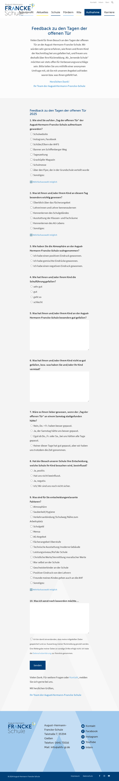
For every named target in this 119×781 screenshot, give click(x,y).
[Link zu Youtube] (109, 776)
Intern (101, 2)
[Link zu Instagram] (104, 776)
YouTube (91, 742)
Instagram (92, 736)
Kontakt (93, 2)
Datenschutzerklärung (42, 653)
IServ (107, 2)
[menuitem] (93, 2)
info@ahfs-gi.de (60, 747)
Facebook (92, 731)
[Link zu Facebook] (99, 776)
